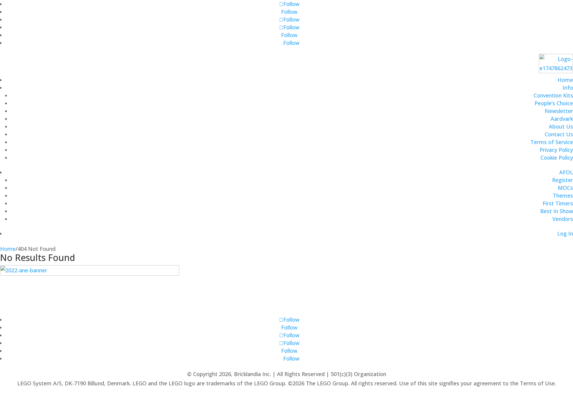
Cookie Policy (556, 157)
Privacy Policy (556, 149)
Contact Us (559, 134)
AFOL (566, 172)
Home (565, 79)
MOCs (565, 187)
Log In (565, 233)
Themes (563, 195)
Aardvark (562, 118)
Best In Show (556, 211)
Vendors (562, 218)
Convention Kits (553, 95)
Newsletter (559, 110)
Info (568, 87)
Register (562, 180)
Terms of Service (551, 142)
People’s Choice (554, 103)
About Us (561, 126)
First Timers (558, 203)
